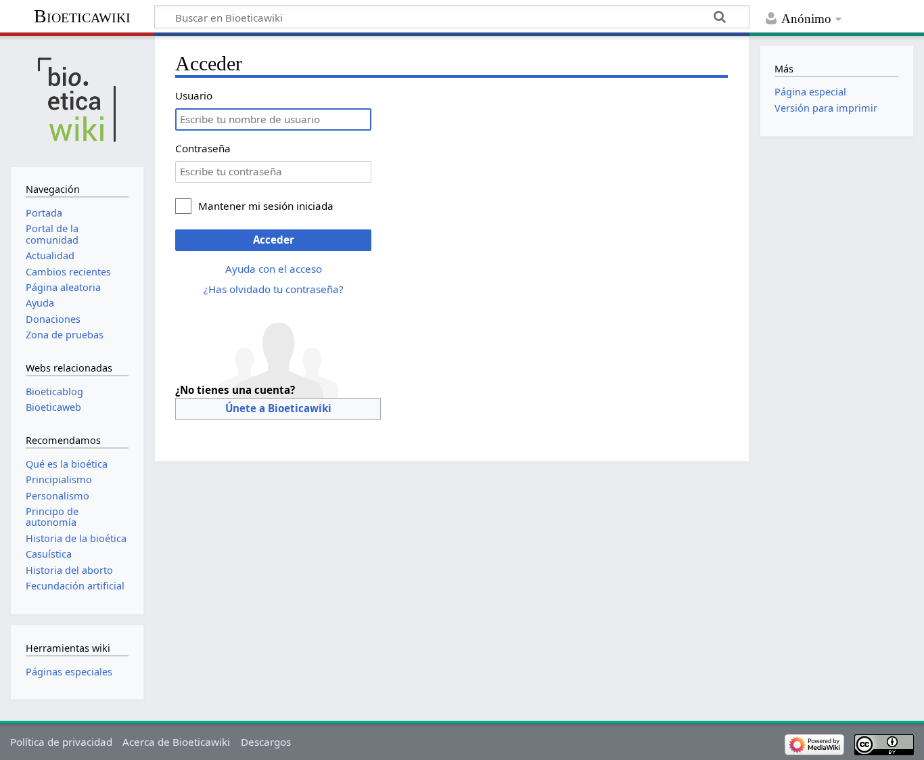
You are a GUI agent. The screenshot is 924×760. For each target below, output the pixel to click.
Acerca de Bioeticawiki (176, 741)
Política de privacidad (61, 741)
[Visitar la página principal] (76, 99)
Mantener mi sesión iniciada (265, 206)
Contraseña (203, 148)
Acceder (273, 239)
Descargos (266, 741)
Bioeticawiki (82, 15)
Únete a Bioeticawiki (278, 408)
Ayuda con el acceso (273, 268)
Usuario (193, 95)
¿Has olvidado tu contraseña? (274, 289)
